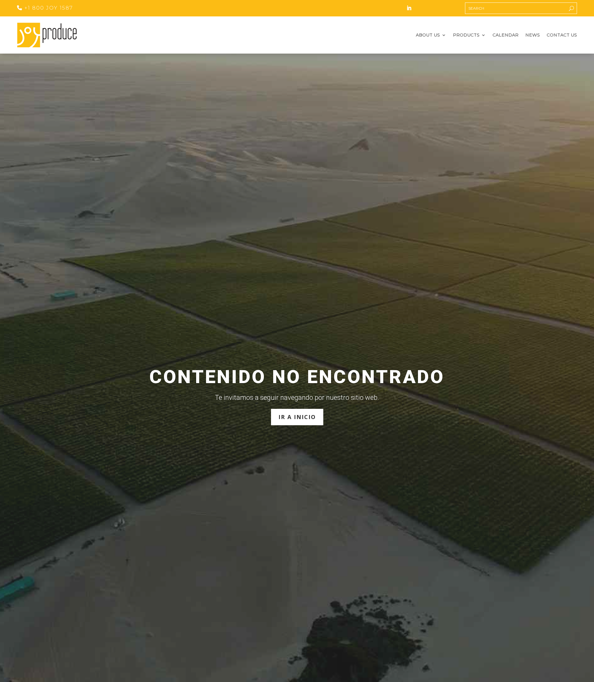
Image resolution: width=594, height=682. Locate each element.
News (532, 35)
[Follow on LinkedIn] (409, 8)
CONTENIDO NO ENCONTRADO (297, 377)
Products (466, 35)
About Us (428, 35)
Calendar (506, 35)
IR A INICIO (297, 417)
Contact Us (562, 35)
